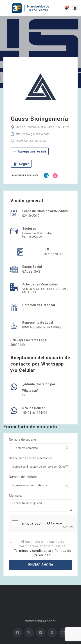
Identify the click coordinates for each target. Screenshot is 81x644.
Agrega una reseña (31, 151)
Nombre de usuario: (23, 439)
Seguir (23, 164)
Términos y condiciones (32, 550)
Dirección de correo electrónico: (31, 458)
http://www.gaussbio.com (33, 134)
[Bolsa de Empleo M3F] (31, 8)
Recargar (56, 523)
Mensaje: (15, 495)
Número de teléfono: (23, 477)
